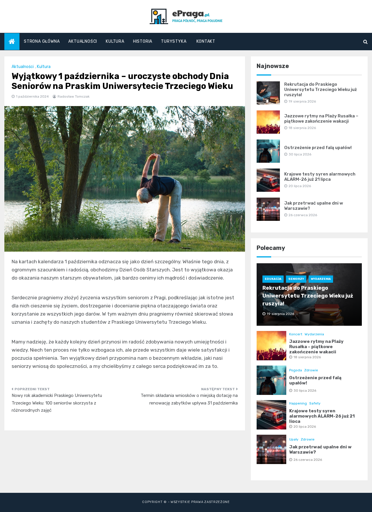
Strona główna (42, 41)
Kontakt (205, 41)
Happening (298, 403)
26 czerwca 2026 (308, 460)
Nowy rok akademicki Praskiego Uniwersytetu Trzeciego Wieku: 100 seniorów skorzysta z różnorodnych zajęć (57, 403)
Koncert (295, 334)
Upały (293, 439)
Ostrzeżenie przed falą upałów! (318, 147)
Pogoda (295, 370)
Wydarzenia (321, 279)
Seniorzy (296, 279)
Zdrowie (311, 370)
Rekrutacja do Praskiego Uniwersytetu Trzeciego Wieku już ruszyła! (320, 89)
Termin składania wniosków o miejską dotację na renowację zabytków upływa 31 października (189, 399)
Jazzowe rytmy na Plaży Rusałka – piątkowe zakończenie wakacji (321, 118)
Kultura (115, 41)
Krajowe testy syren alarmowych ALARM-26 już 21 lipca (319, 176)
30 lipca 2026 (305, 391)
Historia (142, 41)
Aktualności (82, 41)
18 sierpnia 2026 (307, 357)
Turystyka (173, 41)
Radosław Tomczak (74, 96)
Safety (315, 403)
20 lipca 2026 (305, 427)
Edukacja (273, 279)
